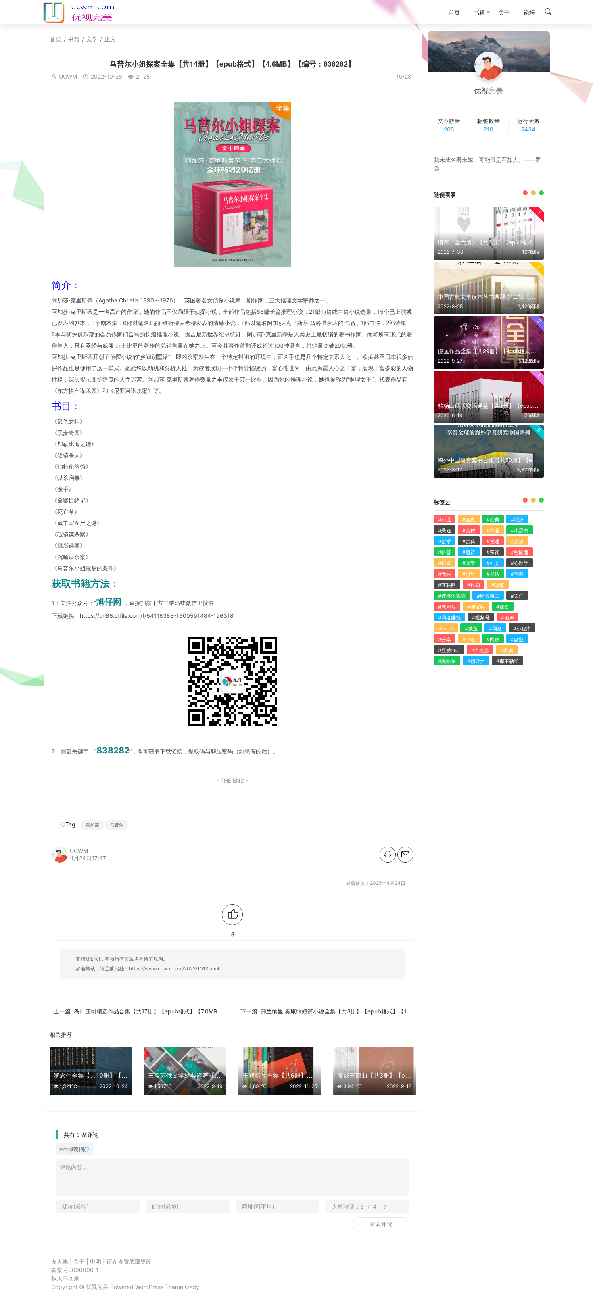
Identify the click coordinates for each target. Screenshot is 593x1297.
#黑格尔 (447, 661)
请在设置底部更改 (129, 1261)
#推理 (493, 541)
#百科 (517, 574)
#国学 (468, 563)
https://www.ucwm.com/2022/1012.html (174, 968)
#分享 (444, 639)
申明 (95, 1261)
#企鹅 (468, 531)
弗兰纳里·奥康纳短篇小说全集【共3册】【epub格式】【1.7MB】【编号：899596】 (368, 1011)
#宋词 (493, 552)
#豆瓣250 (449, 650)
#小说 (444, 520)
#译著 (493, 531)
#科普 (444, 552)
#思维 (468, 574)
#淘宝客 (476, 607)
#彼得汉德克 (452, 596)
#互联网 (447, 585)
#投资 (444, 563)
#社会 (493, 563)
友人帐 (59, 1261)
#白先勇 (480, 650)
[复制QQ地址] (388, 855)
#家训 (506, 650)
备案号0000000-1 (75, 1269)
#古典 (468, 541)
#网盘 (495, 629)
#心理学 (519, 563)
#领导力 (476, 661)
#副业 (517, 639)
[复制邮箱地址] (405, 855)
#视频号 (481, 618)
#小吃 (468, 639)
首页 (55, 38)
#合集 (468, 520)
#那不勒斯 (507, 661)
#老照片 (447, 607)
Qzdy (192, 1286)
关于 (79, 1261)
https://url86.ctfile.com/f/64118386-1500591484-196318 (157, 615)
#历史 (517, 541)
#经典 (493, 520)
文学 (92, 38)
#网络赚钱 (449, 618)
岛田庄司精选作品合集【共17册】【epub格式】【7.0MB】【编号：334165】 (173, 1011)
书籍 (73, 38)
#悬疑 (444, 531)
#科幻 (473, 585)
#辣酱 (502, 607)
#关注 (517, 596)
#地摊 (507, 618)
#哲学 (444, 541)
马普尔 (116, 825)
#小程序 (522, 629)
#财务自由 (488, 596)
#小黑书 (519, 531)
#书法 (493, 574)
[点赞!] (232, 914)
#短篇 (497, 585)
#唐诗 (468, 552)
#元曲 (444, 574)
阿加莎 (92, 825)
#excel (445, 629)
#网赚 (493, 639)
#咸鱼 (471, 629)
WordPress (149, 1286)
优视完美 (97, 1286)
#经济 (517, 520)
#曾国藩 (519, 552)
